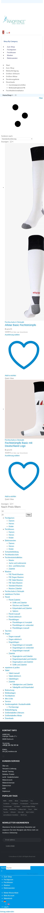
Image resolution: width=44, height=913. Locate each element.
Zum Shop (11, 47)
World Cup (24, 815)
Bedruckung (9, 690)
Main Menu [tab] (10, 874)
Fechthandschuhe (12, 555)
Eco (32, 800)
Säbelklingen (13, 679)
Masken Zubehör (15, 588)
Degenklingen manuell (20, 651)
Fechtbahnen (10, 696)
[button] (22, 116)
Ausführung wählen (12, 335)
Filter (29, 515)
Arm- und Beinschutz (17, 566)
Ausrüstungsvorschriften (17, 85)
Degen (7, 634)
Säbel (7, 670)
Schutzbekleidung (12, 552)
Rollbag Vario (22, 809)
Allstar (16, 800)
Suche (3, 868)
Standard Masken (15, 586)
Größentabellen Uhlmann (14, 713)
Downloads (10, 82)
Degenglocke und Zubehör (22, 656)
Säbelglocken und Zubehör (22, 684)
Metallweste (13, 809)
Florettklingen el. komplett (22, 622)
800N (4, 800)
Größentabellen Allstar (13, 715)
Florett (7, 597)
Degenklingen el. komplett (22, 645)
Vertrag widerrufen (7, 912)
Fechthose (6, 803)
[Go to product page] (24, 232)
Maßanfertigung (11, 710)
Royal (30, 809)
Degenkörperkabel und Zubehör (24, 659)
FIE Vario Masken (15, 583)
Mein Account (9, 896)
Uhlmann (12, 812)
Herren (11, 524)
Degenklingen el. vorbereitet (23, 648)
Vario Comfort (30, 812)
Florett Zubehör (14, 600)
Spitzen (15, 611)
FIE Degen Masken (16, 577)
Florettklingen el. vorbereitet (22, 625)
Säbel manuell (14, 673)
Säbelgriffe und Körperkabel (23, 687)
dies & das (9, 699)
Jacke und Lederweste (17, 563)
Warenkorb (8, 898)
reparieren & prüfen (12, 667)
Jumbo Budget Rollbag (28, 806)
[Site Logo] (14, 19)
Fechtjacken (11, 50)
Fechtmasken (24, 803)
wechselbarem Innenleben (10, 815)
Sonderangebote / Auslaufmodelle (18, 704)
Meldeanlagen (10, 693)
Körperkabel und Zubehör (22, 608)
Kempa (5, 809)
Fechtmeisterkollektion (13, 557)
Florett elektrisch (15, 617)
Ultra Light (21, 812)
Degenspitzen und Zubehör (22, 662)
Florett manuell (14, 614)
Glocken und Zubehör (20, 605)
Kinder (11, 526)
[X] (3, 756)
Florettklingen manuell (20, 628)
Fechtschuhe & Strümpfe (14, 322)
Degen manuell (14, 636)
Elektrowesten (12, 58)
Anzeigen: (5, 142)
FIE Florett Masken (16, 574)
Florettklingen (14, 620)
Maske (11, 560)
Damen (11, 521)
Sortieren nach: (7, 136)
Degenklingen (14, 642)
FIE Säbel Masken (16, 580)
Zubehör (12, 569)
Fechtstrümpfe (7, 806)
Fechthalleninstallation (15, 90)
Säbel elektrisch (15, 676)
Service (8, 701)
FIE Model (17, 806)
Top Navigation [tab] (32, 874)
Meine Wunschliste (11, 893)
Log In (6, 907)
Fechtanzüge (14, 707)
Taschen (8, 631)
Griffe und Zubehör (19, 603)
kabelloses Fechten (12, 594)
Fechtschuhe (34, 803)
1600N (10, 800)
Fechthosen (11, 52)
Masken (10, 55)
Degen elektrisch (15, 639)
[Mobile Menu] (3, 6)
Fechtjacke (15, 803)
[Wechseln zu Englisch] (9, 904)
